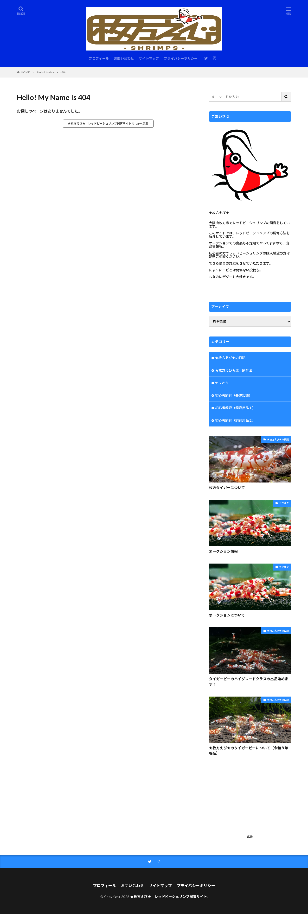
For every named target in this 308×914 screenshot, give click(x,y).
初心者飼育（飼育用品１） (235, 408)
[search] (286, 97)
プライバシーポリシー (181, 58)
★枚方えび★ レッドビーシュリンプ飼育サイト (168, 897)
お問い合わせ (124, 58)
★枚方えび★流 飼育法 (233, 370)
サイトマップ (149, 58)
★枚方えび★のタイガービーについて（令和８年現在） (248, 750)
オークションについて (227, 615)
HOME (25, 72)
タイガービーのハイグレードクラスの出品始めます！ (248, 681)
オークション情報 (223, 551)
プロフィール (99, 58)
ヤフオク (222, 383)
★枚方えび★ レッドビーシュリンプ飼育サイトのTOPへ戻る (108, 123)
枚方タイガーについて (227, 487)
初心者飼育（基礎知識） (233, 395)
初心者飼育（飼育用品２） (235, 420)
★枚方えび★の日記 (230, 358)
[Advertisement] (250, 799)
